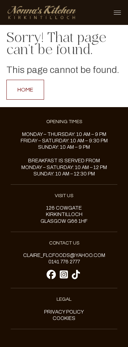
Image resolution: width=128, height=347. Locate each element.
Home (25, 90)
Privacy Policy (64, 312)
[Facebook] (52, 275)
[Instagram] (65, 275)
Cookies (64, 318)
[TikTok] (76, 275)
